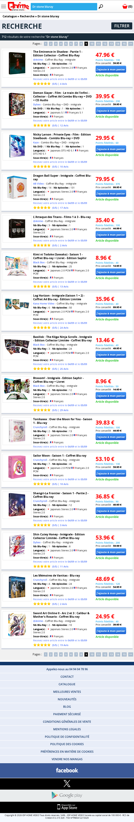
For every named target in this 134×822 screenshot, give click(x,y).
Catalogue (10, 16)
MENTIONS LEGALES (67, 729)
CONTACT (67, 677)
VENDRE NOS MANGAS (67, 759)
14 (117, 43)
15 (124, 43)
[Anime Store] (18, 6)
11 (98, 43)
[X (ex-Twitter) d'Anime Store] (67, 784)
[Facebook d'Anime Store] (67, 770)
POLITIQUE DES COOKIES (67, 744)
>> (130, 43)
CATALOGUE (67, 684)
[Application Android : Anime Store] (67, 795)
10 (92, 43)
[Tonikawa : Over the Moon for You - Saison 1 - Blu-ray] (17, 431)
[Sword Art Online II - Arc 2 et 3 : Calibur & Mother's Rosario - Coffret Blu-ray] (17, 625)
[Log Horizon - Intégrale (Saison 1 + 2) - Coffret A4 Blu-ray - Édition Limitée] (17, 304)
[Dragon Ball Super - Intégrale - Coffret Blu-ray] (17, 187)
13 (111, 43)
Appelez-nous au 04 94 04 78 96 (67, 669)
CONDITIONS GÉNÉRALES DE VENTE (67, 722)
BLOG (67, 707)
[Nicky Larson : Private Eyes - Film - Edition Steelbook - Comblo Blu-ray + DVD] (17, 146)
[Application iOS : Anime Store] (67, 807)
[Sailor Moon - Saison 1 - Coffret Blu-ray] (17, 467)
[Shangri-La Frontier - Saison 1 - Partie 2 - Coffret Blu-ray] (17, 505)
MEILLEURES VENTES (67, 692)
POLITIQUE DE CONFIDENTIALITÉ (67, 737)
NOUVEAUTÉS (67, 699)
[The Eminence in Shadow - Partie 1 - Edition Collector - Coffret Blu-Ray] (17, 63)
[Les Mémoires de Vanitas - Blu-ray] (17, 587)
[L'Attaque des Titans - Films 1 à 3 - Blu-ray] (17, 229)
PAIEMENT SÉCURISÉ (67, 714)
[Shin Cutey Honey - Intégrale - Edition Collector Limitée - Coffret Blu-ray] (17, 546)
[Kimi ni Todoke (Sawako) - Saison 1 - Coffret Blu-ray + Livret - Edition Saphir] (17, 266)
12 (104, 43)
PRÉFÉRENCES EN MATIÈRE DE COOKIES (67, 752)
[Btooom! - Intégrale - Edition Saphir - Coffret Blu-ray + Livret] (17, 389)
